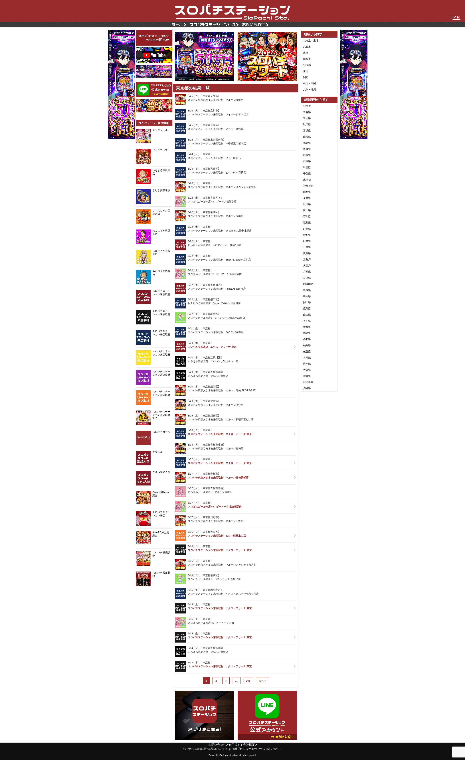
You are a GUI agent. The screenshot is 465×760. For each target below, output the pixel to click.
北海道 (307, 106)
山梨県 (307, 191)
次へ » (262, 680)
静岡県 (307, 228)
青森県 (307, 112)
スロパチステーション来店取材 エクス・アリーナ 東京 (220, 433)
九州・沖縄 (309, 89)
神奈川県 (308, 185)
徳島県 (307, 333)
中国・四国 (309, 83)
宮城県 (307, 130)
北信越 (307, 65)
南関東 (307, 58)
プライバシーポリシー (249, 748)
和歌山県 (308, 284)
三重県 (307, 247)
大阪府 (307, 265)
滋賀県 (307, 253)
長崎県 (307, 357)
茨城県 (307, 148)
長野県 (307, 198)
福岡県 (307, 345)
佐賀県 (307, 351)
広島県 (307, 308)
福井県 (307, 222)
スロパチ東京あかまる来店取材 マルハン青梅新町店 (218, 477)
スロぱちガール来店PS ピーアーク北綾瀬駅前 (215, 506)
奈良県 (307, 277)
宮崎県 (307, 376)
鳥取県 (307, 290)
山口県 (307, 314)
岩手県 (307, 118)
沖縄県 (307, 388)
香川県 (307, 320)
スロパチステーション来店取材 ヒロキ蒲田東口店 (217, 535)
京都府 (307, 259)
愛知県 (307, 234)
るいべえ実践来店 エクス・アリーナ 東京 (212, 346)
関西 (305, 77)
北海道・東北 (310, 40)
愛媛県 (307, 327)
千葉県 (307, 173)
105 (248, 680)
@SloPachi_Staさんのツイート (154, 594)
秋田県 (307, 124)
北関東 (307, 46)
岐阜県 (307, 240)
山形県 (307, 136)
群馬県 (307, 161)
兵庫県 (307, 271)
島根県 (307, 296)
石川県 (307, 216)
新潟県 (307, 204)
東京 (305, 52)
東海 (305, 71)
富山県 (307, 210)
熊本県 (307, 363)
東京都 (307, 179)
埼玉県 (307, 167)
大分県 (307, 369)
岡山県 (307, 302)
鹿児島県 (308, 382)
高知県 (307, 339)
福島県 (307, 142)
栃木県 (307, 155)
